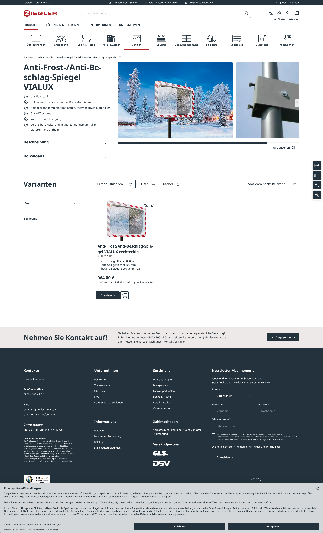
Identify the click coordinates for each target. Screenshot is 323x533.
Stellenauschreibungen (107, 447)
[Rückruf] (317, 195)
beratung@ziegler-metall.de (40, 409)
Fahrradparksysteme (165, 391)
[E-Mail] (317, 175)
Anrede (216, 389)
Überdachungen (162, 379)
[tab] (36, 40)
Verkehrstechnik (162, 408)
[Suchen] (247, 13)
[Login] (287, 13)
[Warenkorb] (295, 13)
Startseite (28, 57)
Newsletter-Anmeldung (107, 436)
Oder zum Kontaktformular (39, 414)
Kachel (168, 184)
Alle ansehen (281, 147)
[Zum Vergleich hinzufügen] (146, 205)
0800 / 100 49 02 (34, 394)
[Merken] (279, 13)
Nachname (263, 404)
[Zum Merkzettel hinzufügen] (153, 205)
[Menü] (48, 477)
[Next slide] (297, 103)
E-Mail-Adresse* (221, 419)
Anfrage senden (282, 337)
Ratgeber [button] (281, 2)
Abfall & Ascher (162, 402)
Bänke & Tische (162, 396)
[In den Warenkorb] (124, 295)
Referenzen (100, 379)
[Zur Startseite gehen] (40, 13)
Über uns (99, 391)
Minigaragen (160, 385)
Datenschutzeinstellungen (109, 402)
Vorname (217, 404)
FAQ (96, 396)
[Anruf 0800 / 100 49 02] (317, 185)
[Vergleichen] (270, 13)
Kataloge (99, 442)
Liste (145, 184)
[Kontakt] (317, 165)
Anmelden (224, 457)
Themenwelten (102, 385)
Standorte (38, 379)
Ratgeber (99, 430)
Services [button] (294, 2)
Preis (27, 203)
